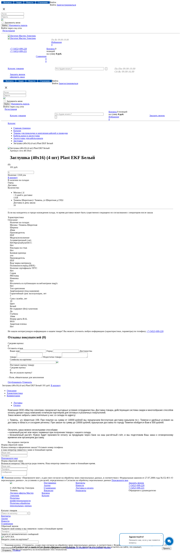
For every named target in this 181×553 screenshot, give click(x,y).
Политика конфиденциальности (20, 499)
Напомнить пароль (18, 25)
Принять (166, 548)
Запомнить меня (12, 22)
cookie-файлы (68, 547)
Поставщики (50, 483)
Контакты (80, 483)
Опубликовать (15, 382)
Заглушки (18, 141)
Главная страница (22, 128)
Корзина (51, 49)
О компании (50, 488)
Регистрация (9, 30)
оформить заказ (17, 77)
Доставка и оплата (84, 488)
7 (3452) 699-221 (136, 488)
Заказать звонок (17, 74)
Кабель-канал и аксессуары (26, 136)
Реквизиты (81, 490)
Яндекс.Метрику (52, 547)
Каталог (12, 123)
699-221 (18, 51)
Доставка (17, 403)
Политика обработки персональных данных (21, 504)
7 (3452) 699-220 (136, 485)
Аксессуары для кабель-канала (28, 138)
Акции (47, 485)
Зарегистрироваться (66, 5)
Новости (80, 485)
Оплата (17, 405)
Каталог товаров (16, 68)
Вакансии (48, 490)
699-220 (18, 49)
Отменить (27, 382)
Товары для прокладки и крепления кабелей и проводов (40, 133)
